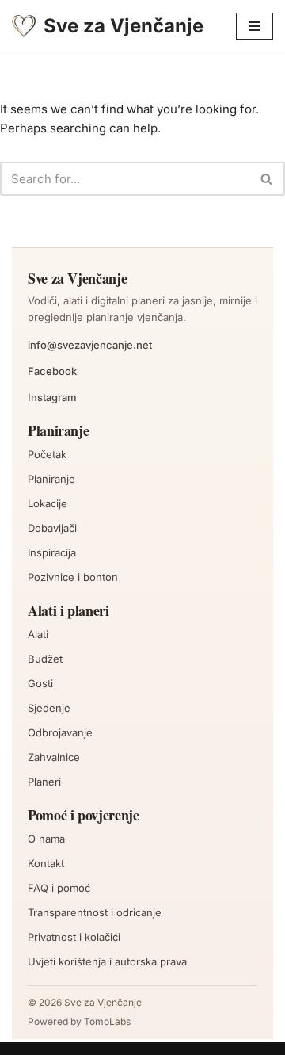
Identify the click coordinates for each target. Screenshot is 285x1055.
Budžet (45, 658)
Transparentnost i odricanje (95, 912)
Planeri (44, 781)
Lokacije (47, 503)
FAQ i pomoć (59, 887)
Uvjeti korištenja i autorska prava (107, 961)
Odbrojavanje (60, 732)
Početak (47, 454)
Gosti (40, 683)
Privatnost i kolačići (74, 937)
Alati (38, 634)
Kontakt (46, 863)
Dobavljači (52, 528)
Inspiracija (52, 552)
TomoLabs (107, 1021)
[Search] (267, 179)
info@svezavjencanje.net (90, 344)
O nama (46, 838)
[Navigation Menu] (254, 26)
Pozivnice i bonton (73, 577)
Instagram (52, 397)
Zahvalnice (54, 757)
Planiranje (51, 478)
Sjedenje (49, 707)
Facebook (52, 371)
